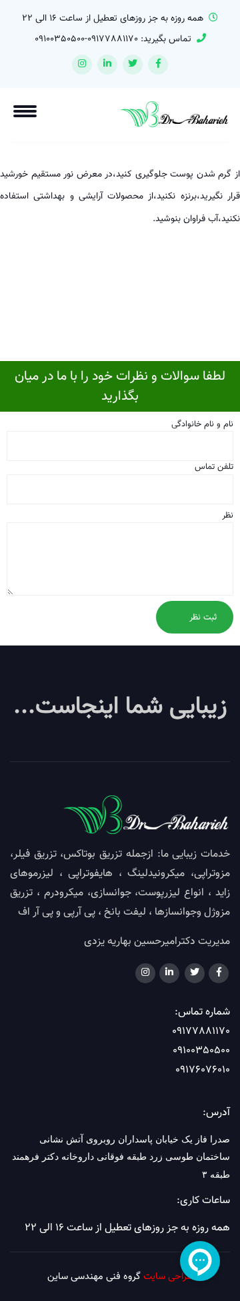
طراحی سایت (168, 1276)
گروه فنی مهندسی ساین (94, 1276)
